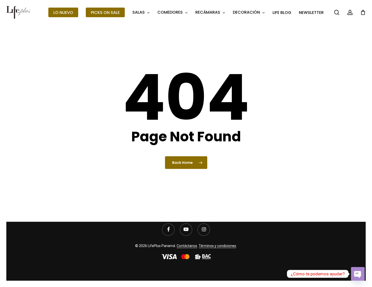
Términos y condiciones (217, 246)
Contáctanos (187, 246)
